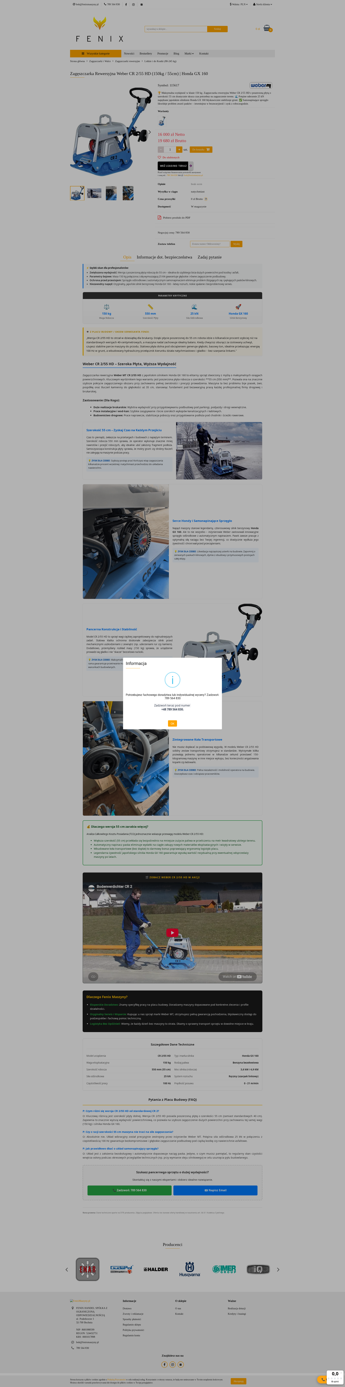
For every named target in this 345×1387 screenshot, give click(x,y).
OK (172, 723)
